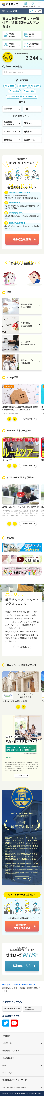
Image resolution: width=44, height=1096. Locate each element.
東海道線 (15, 91)
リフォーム (29, 123)
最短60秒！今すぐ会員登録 (22, 926)
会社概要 (8, 140)
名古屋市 (11, 86)
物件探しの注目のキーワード (14, 1080)
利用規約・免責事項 (10, 1051)
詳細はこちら (22, 966)
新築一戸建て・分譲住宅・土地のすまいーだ (18, 985)
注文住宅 (8, 109)
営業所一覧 (29, 140)
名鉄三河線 (30, 91)
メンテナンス (10, 131)
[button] (9, 419)
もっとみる (28, 419)
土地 (26, 109)
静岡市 (24, 86)
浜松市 (36, 86)
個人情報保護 (8, 1058)
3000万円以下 (31, 97)
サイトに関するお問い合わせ (14, 1087)
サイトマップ (8, 1073)
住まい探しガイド (11, 1008)
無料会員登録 (22, 239)
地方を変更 (37, 11)
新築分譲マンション (9, 123)
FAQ (4, 1065)
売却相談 (28, 131)
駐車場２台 (14, 97)
